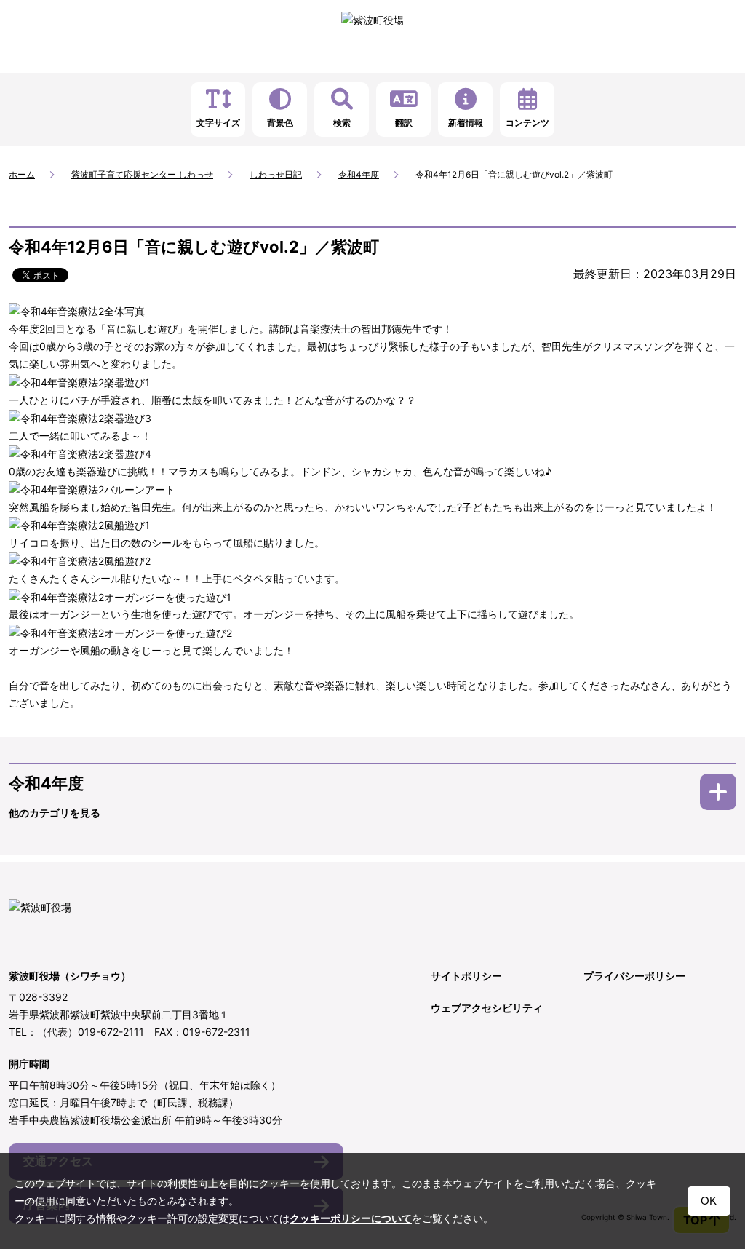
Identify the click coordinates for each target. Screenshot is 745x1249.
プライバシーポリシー (634, 976)
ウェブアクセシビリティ (487, 1008)
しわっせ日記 (276, 174)
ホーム (22, 174)
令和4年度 (358, 174)
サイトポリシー (466, 976)
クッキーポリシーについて (351, 1218)
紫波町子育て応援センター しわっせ (142, 174)
